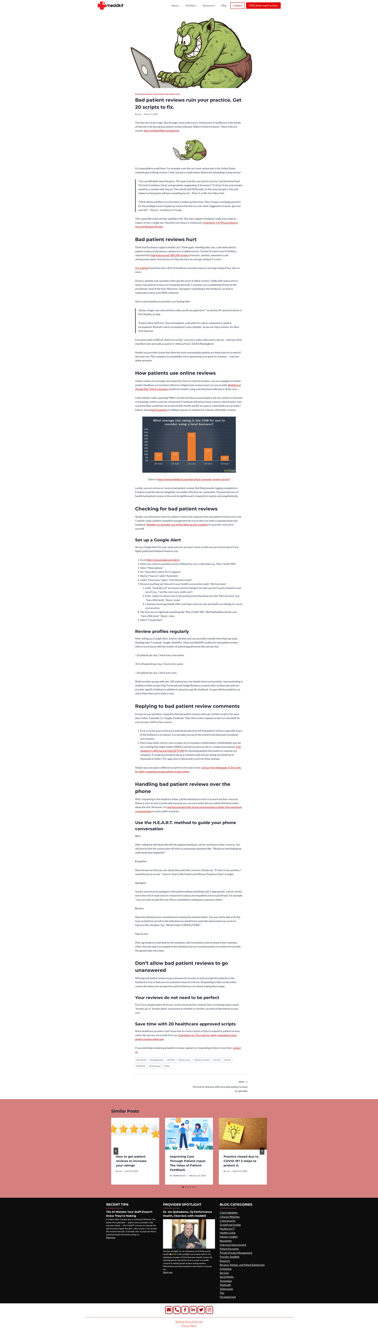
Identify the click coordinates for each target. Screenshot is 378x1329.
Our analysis (142, 268)
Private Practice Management (236, 1252)
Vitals (227, 1060)
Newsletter (226, 1240)
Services (224, 1272)
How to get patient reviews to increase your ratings (131, 1161)
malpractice (185, 1060)
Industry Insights (229, 1236)
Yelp (167, 1066)
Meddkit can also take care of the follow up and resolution (177, 524)
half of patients (159, 409)
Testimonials (226, 1288)
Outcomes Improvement (233, 1244)
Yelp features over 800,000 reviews (169, 255)
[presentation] (135, 1134)
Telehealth (225, 1285)
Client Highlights (229, 1212)
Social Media (227, 1276)
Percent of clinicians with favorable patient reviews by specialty (220, 1087)
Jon (139, 114)
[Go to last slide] (116, 1151)
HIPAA (171, 1060)
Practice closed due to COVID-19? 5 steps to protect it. (241, 1161)
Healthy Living (227, 1232)
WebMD (140, 1066)
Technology (226, 1281)
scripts (217, 1060)
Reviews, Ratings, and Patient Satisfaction (157, 94)
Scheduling (226, 1268)
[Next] (262, 1151)
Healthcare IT (227, 1228)
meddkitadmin (179, 1175)
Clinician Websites (230, 1216)
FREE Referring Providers (263, 5)
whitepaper (155, 1066)
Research (225, 1260)
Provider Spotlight (229, 1256)
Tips (222, 1292)
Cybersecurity (227, 1220)
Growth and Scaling (230, 1224)
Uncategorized (228, 1296)
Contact (237, 5)
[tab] (183, 1187)
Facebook (141, 1060)
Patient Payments (229, 1248)
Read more (110, 1237)
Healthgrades (157, 1060)
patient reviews (202, 1060)
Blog (223, 5)
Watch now (167, 1272)
